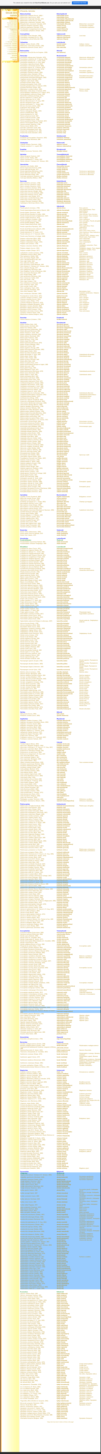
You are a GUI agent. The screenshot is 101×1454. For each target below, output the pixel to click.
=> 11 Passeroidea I (12, 49)
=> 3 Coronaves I (13, 34)
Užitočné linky (13, 57)
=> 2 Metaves (13, 32)
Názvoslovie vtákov (12, 24)
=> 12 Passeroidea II (12, 51)
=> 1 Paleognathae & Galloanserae (12, 29)
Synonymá (14, 55)
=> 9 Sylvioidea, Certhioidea (10, 45)
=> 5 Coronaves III (12, 37)
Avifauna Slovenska (12, 53)
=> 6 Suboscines (13, 39)
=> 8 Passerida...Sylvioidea (10, 43)
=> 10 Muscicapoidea (12, 47)
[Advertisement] (60, 1437)
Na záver (15, 59)
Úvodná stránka (13, 21)
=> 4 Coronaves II (12, 36)
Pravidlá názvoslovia (12, 23)
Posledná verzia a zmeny (11, 26)
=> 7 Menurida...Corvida (11, 41)
